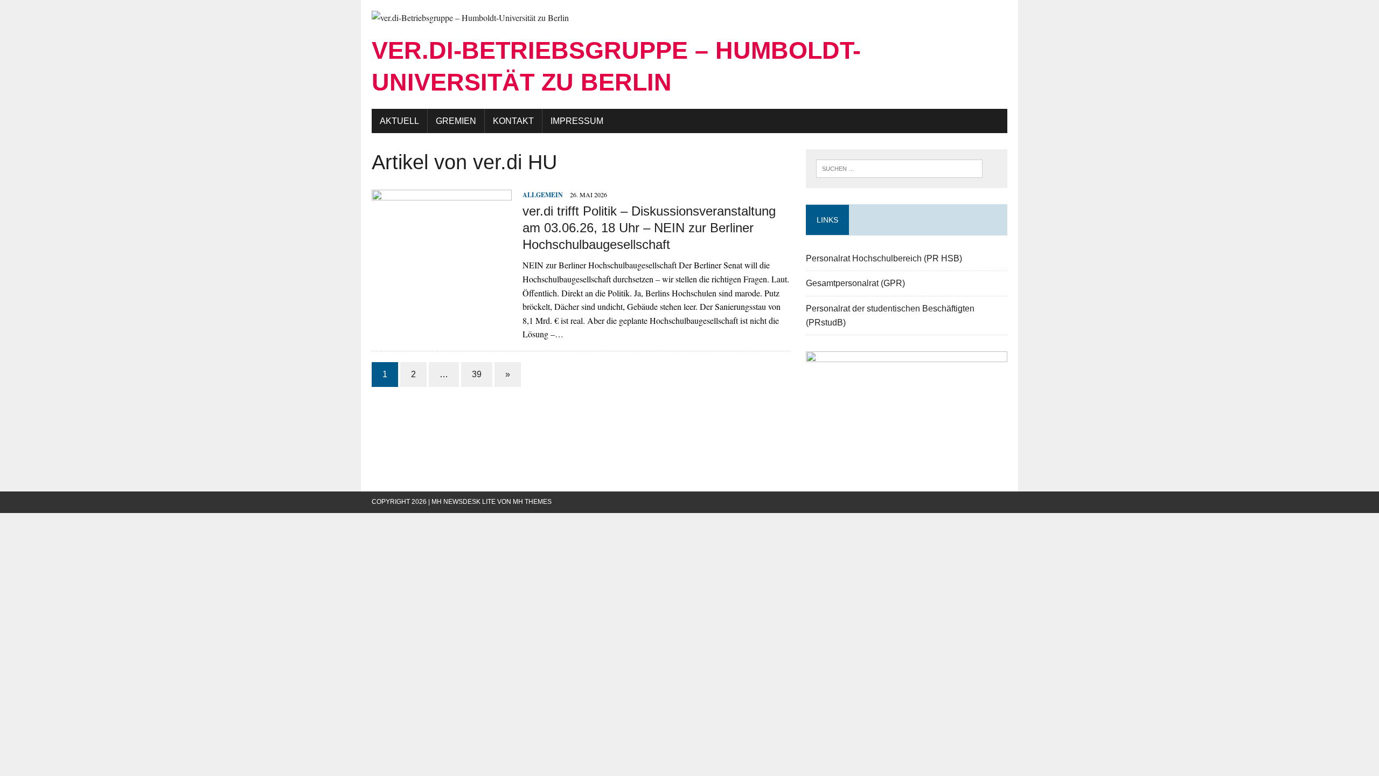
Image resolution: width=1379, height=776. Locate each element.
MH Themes (532, 501)
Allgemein (543, 194)
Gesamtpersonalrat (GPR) (855, 283)
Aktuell (399, 121)
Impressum (577, 121)
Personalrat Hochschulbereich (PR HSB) (884, 258)
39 (477, 374)
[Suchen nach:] (899, 167)
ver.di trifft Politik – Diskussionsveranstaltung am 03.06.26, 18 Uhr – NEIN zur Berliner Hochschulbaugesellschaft (649, 228)
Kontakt (513, 121)
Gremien (456, 121)
